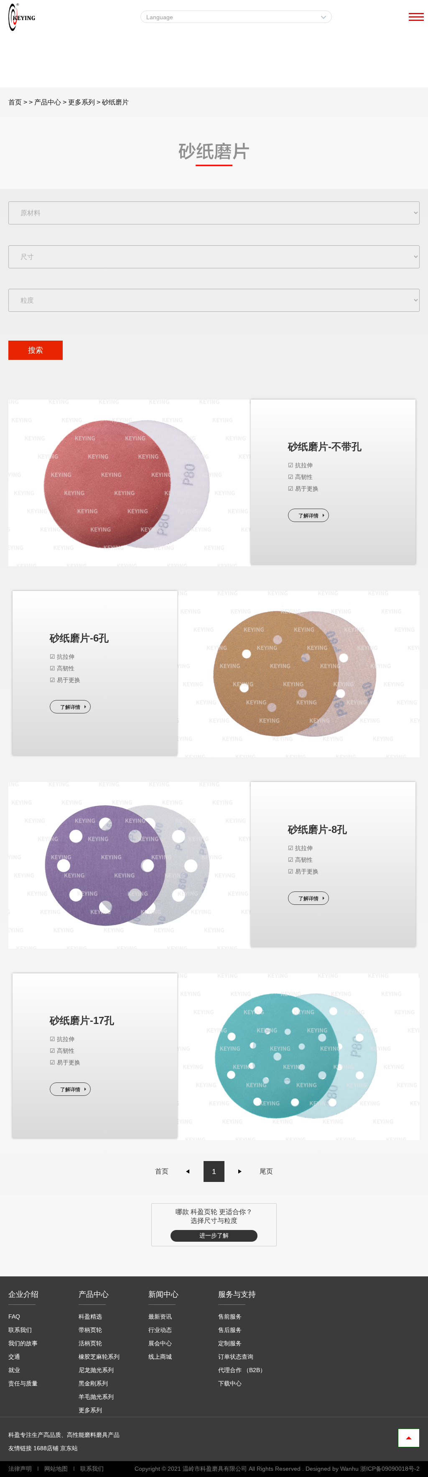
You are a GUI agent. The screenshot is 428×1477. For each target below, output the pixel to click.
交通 (14, 1356)
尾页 (266, 1171)
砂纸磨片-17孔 (82, 1020)
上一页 (188, 1171)
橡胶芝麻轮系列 (99, 1356)
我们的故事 (23, 1343)
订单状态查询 (235, 1356)
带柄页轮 (90, 1330)
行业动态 (160, 1330)
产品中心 (47, 102)
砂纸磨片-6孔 (79, 638)
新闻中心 (163, 1294)
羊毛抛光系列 (96, 1396)
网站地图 (56, 1468)
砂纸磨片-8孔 (317, 829)
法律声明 (20, 1468)
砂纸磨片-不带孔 (325, 446)
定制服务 (230, 1343)
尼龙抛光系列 (96, 1370)
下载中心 (230, 1383)
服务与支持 (237, 1294)
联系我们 (20, 1330)
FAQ (14, 1316)
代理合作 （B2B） (242, 1370)
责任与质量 (23, 1383)
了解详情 (308, 516)
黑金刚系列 (93, 1383)
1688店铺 (46, 1448)
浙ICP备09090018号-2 (390, 1468)
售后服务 (230, 1330)
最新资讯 (160, 1316)
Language (159, 17)
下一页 (239, 1171)
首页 (15, 102)
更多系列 (81, 102)
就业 (14, 1370)
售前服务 (230, 1316)
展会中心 (160, 1343)
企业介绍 (23, 1294)
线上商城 (160, 1356)
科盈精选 (90, 1316)
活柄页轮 (90, 1343)
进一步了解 (214, 1235)
